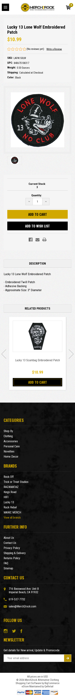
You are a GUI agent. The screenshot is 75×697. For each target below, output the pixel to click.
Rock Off (9, 477)
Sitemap (8, 568)
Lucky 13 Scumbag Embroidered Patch (37, 360)
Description (37, 263)
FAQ (6, 563)
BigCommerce (52, 683)
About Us (9, 538)
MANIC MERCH (12, 512)
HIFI (6, 497)
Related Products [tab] (37, 308)
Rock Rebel (10, 507)
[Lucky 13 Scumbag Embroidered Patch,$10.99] (37, 336)
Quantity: (36, 195)
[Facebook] (31, 239)
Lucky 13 (9, 502)
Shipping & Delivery (15, 553)
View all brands (12, 517)
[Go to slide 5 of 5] (3, 354)
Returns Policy (12, 558)
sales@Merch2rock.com (22, 606)
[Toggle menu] (5, 7)
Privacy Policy (12, 548)
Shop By (8, 431)
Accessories (11, 441)
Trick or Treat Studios (16, 482)
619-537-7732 (17, 599)
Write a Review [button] (54, 49)
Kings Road (10, 492)
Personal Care (12, 446)
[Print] (44, 239)
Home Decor (11, 456)
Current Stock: (37, 185)
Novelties (9, 451)
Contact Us (10, 543)
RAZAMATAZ (11, 487)
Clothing (8, 436)
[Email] (37, 239)
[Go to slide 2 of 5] (71, 354)
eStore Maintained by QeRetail (37, 686)
